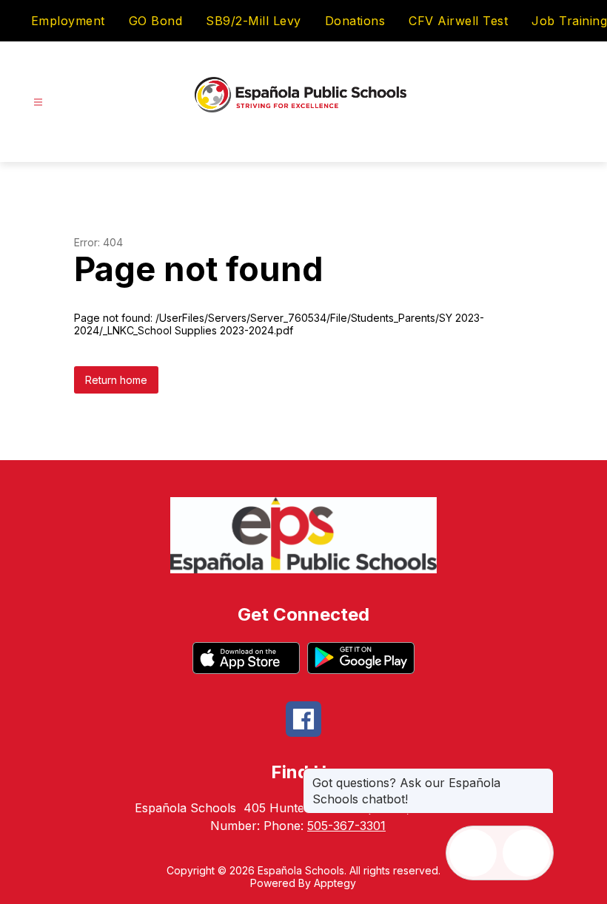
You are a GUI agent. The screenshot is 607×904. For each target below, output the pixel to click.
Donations (355, 20)
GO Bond (156, 20)
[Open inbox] (473, 853)
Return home (116, 380)
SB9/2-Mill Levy (253, 20)
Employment (68, 20)
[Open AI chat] (526, 853)
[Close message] (541, 775)
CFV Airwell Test (458, 20)
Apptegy (335, 883)
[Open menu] (38, 102)
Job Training (569, 20)
